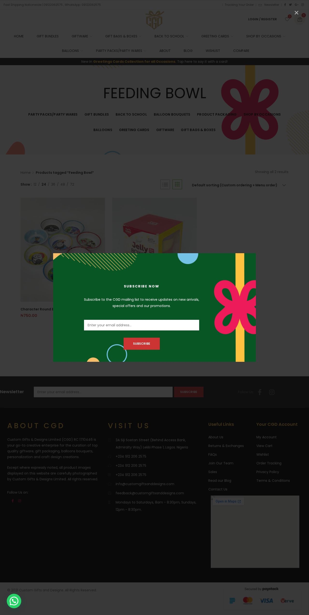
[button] (14, 601)
